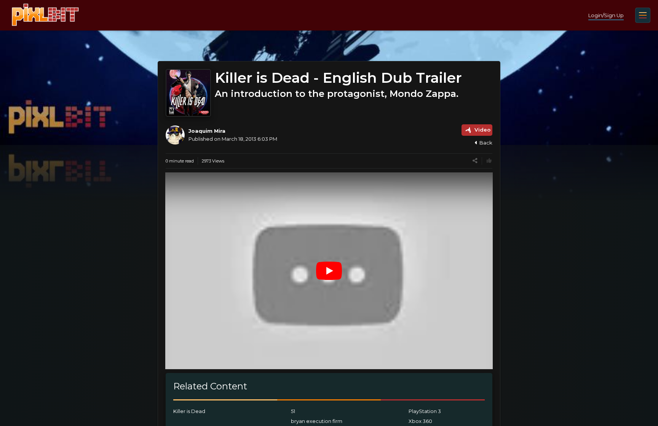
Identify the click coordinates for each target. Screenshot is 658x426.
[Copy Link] (475, 160)
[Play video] (329, 271)
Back (485, 143)
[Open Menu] (642, 15)
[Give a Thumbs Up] (489, 160)
